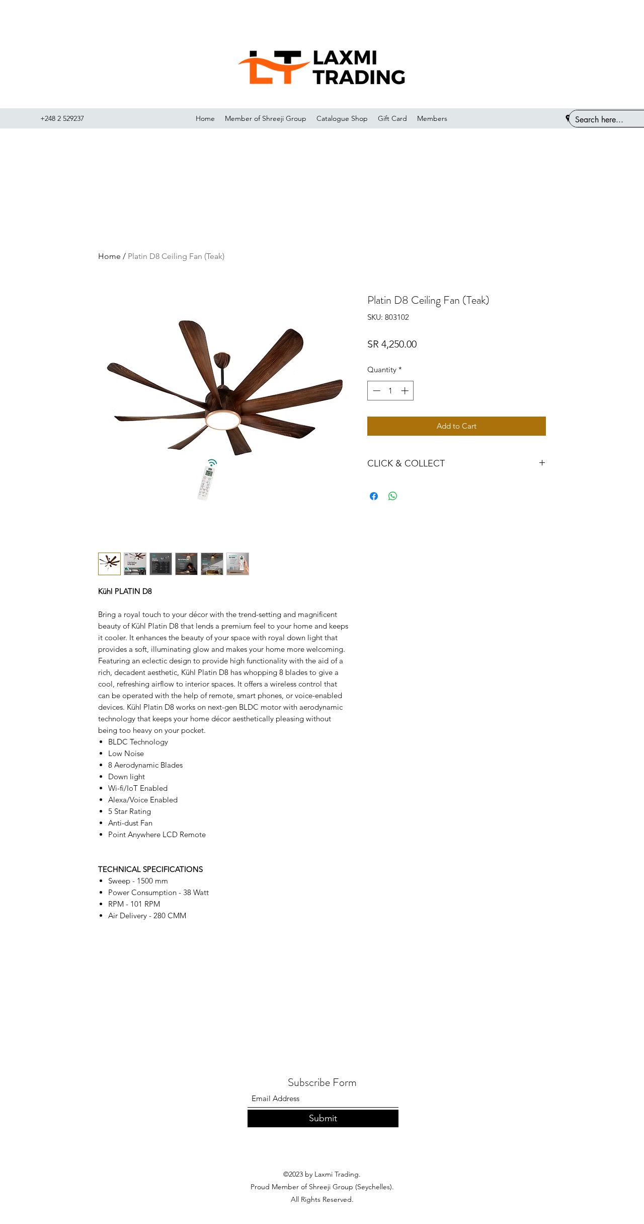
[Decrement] (375, 390)
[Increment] (406, 390)
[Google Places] (568, 118)
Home (109, 256)
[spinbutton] (390, 390)
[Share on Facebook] (374, 496)
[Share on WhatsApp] (393, 496)
